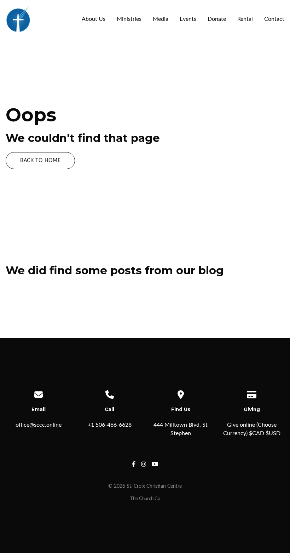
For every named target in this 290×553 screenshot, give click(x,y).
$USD (273, 433)
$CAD (256, 433)
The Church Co (145, 499)
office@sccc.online (39, 425)
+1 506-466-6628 (110, 425)
